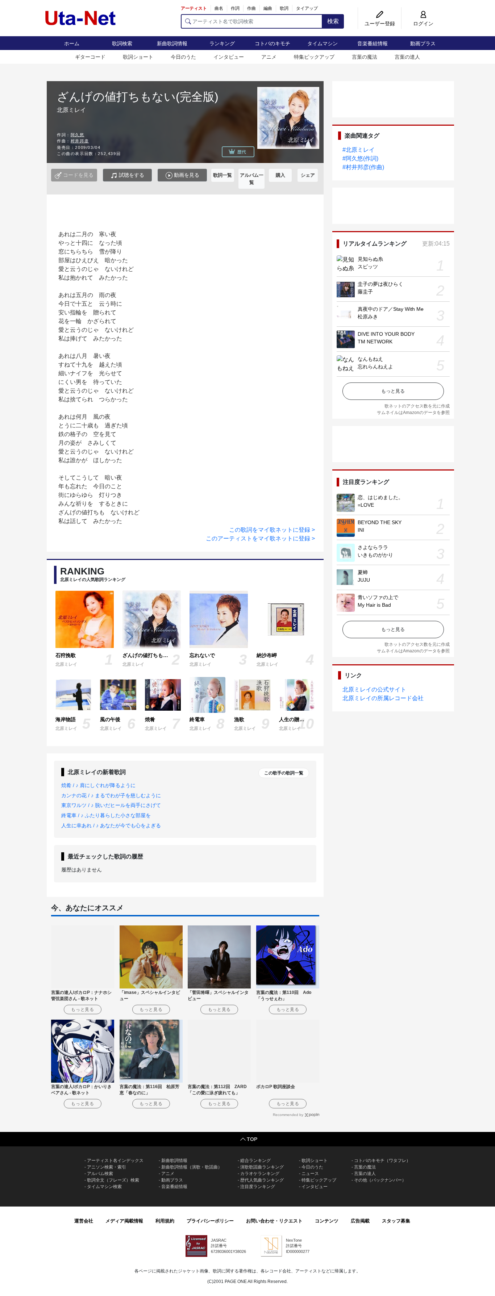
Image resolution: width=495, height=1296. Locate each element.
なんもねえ (370, 359)
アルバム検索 (100, 1173)
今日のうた (183, 57)
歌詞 (284, 8)
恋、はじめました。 (380, 497)
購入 (280, 175)
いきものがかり (375, 555)
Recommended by (288, 1115)
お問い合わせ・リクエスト (274, 1221)
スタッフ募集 (396, 1221)
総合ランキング (255, 1160)
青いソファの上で (378, 597)
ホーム (71, 43)
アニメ (268, 57)
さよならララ (373, 547)
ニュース (310, 1173)
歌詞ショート (138, 57)
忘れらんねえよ (375, 366)
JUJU (364, 580)
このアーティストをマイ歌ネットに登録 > (260, 538)
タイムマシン (322, 43)
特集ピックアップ (314, 57)
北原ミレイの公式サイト (374, 689)
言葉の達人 (407, 57)
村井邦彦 (80, 141)
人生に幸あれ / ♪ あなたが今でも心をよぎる (111, 825)
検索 (333, 21)
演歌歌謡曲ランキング (262, 1167)
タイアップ (307, 8)
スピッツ (368, 266)
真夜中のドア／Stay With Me (391, 309)
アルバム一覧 (251, 178)
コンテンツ (326, 1221)
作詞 (235, 8)
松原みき (368, 316)
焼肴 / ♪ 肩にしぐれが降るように (98, 785)
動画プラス (423, 43)
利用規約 (164, 1221)
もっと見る (393, 391)
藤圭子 (365, 291)
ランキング (222, 43)
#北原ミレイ (358, 150)
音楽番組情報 (372, 43)
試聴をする (130, 175)
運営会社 (83, 1221)
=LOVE (366, 505)
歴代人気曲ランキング (262, 1180)
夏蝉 (363, 572)
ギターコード (90, 57)
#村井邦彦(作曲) (363, 167)
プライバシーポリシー (210, 1221)
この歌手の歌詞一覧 (283, 772)
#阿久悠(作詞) (360, 158)
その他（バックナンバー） (380, 1180)
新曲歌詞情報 (172, 43)
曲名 (219, 8)
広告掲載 (360, 1221)
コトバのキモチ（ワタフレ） (382, 1160)
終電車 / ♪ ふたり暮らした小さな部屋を (106, 815)
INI (361, 530)
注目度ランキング (257, 1186)
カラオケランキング (259, 1173)
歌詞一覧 (222, 175)
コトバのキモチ (272, 43)
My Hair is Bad (374, 605)
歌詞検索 (122, 43)
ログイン (423, 23)
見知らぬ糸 (370, 259)
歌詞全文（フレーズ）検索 (113, 1180)
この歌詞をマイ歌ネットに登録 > (272, 530)
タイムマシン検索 (104, 1186)
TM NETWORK (375, 341)
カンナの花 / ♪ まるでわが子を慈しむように (111, 795)
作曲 (251, 8)
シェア (308, 175)
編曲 (267, 8)
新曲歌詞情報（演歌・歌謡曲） (191, 1167)
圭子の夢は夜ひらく (380, 284)
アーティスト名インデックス (115, 1160)
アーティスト (194, 8)
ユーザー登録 (380, 23)
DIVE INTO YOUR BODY (386, 334)
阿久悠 (77, 135)
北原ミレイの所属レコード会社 (383, 698)
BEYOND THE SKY (380, 522)
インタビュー (228, 57)
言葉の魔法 (364, 57)
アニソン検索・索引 (106, 1167)
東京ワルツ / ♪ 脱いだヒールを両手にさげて (111, 805)
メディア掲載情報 (124, 1221)
